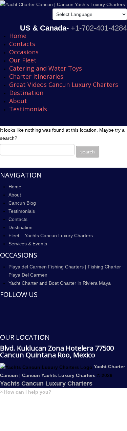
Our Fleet (23, 60)
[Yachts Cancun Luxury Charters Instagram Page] (2, 326)
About (18, 101)
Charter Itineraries (36, 76)
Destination (26, 93)
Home (17, 36)
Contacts (22, 44)
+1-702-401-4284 (99, 28)
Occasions (24, 52)
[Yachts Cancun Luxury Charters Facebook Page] (2, 306)
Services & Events (27, 243)
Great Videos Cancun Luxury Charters (63, 84)
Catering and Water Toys (45, 68)
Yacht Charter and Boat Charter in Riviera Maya (59, 283)
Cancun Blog (22, 203)
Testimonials (28, 109)
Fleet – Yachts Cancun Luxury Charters (50, 235)
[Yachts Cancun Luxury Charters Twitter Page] (2, 316)
